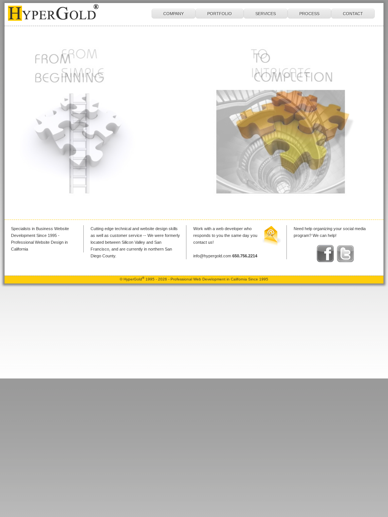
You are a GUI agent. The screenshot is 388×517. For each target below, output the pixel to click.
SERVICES (265, 13)
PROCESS (309, 13)
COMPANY (173, 13)
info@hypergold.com (212, 256)
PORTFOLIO (219, 13)
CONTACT (353, 13)
